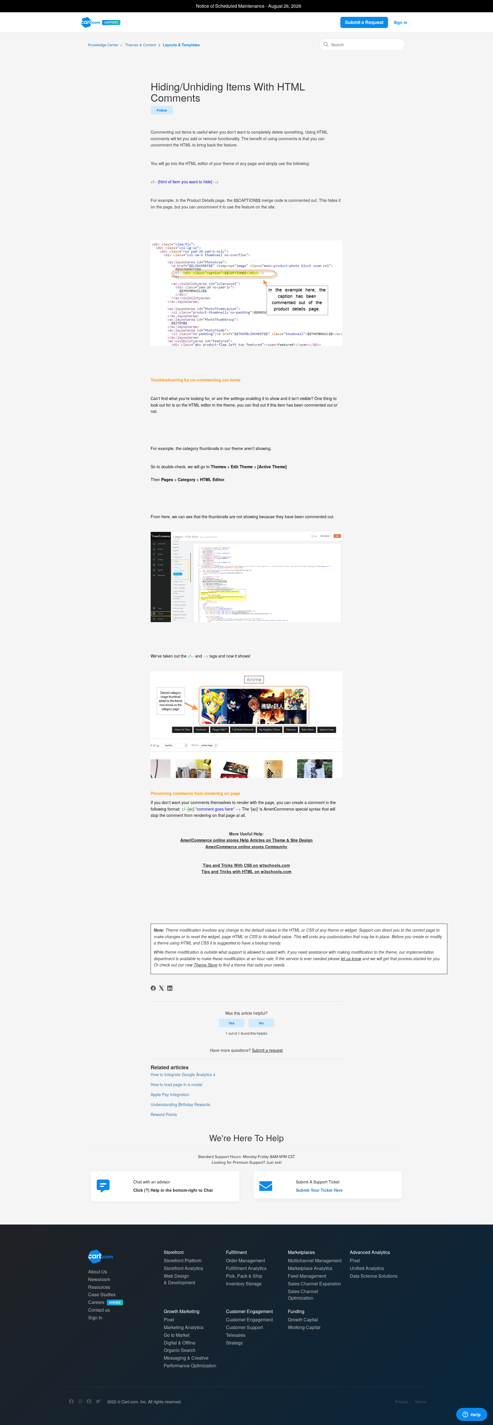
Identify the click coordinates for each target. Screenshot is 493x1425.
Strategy (234, 1342)
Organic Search (179, 1350)
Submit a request (267, 1050)
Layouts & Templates (181, 44)
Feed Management (307, 1276)
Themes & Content (140, 44)
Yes (232, 1023)
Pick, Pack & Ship (244, 1276)
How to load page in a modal (176, 1084)
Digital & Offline (179, 1342)
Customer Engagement (249, 1319)
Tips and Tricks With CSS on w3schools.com (246, 865)
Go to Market (176, 1335)
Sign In (95, 1317)
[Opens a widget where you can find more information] (471, 1415)
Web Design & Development (179, 1279)
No (261, 1023)
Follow (162, 110)
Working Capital (304, 1327)
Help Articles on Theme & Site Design (246, 840)
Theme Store (205, 965)
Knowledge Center (103, 44)
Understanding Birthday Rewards (180, 1104)
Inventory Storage (244, 1283)
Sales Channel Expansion (314, 1283)
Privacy (401, 1401)
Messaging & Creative (186, 1357)
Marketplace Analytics (310, 1268)
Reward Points (164, 1114)
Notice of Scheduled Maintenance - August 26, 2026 (248, 6)
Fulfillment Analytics (246, 1268)
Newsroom (99, 1279)
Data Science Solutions (373, 1276)
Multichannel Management (315, 1260)
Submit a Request (364, 22)
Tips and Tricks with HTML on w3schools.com (246, 871)
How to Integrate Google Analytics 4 (183, 1074)
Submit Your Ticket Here (319, 1190)
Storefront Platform (182, 1260)
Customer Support (244, 1327)
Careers (104, 1302)
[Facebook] (153, 988)
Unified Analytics (367, 1268)
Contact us (99, 1310)
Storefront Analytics (183, 1268)
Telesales (235, 1335)
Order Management (245, 1260)
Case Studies (102, 1294)
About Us (97, 1271)
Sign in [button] (400, 22)
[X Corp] (161, 988)
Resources (99, 1287)
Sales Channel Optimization (303, 1294)
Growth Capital (303, 1319)
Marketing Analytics (183, 1327)
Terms (420, 1401)
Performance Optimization (190, 1365)
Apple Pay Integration (170, 1094)
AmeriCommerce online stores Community (246, 846)
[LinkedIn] (169, 988)
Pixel (355, 1260)
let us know (351, 958)
